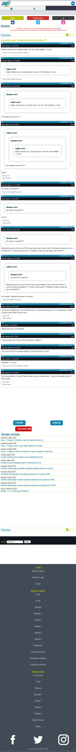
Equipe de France (38, 720)
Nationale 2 (38, 613)
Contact (38, 584)
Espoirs (38, 726)
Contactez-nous (38, 18)
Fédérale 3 (38, 639)
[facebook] (13, 738)
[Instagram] (38, 22)
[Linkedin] (63, 22)
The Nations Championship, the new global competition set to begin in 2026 (25, 472)
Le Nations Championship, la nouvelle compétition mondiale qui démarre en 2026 (27, 467)
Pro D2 (38, 601)
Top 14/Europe (38, 675)
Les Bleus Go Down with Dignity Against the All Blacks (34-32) (21, 461)
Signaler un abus (38, 577)
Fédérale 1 (38, 620)
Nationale (38, 607)
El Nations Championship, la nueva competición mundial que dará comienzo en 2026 (28, 478)
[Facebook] (63, 18)
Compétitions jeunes (38, 652)
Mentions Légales (38, 571)
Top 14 (38, 594)
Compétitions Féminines (38, 658)
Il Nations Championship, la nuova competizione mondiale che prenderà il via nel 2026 (28, 484)
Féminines (6, 35)
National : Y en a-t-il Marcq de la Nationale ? (15, 489)
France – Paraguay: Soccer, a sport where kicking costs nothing (21, 444)
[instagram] (63, 738)
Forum (13, 18)
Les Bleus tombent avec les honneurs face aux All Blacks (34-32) (21, 455)
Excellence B (38, 645)
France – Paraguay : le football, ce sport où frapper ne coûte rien (22, 438)
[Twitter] (13, 22)
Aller (27, 542)
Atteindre (3, 542)
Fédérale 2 (38, 626)
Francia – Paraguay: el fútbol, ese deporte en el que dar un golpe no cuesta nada (27, 450)
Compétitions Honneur (38, 664)
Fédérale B (38, 632)
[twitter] (38, 738)
